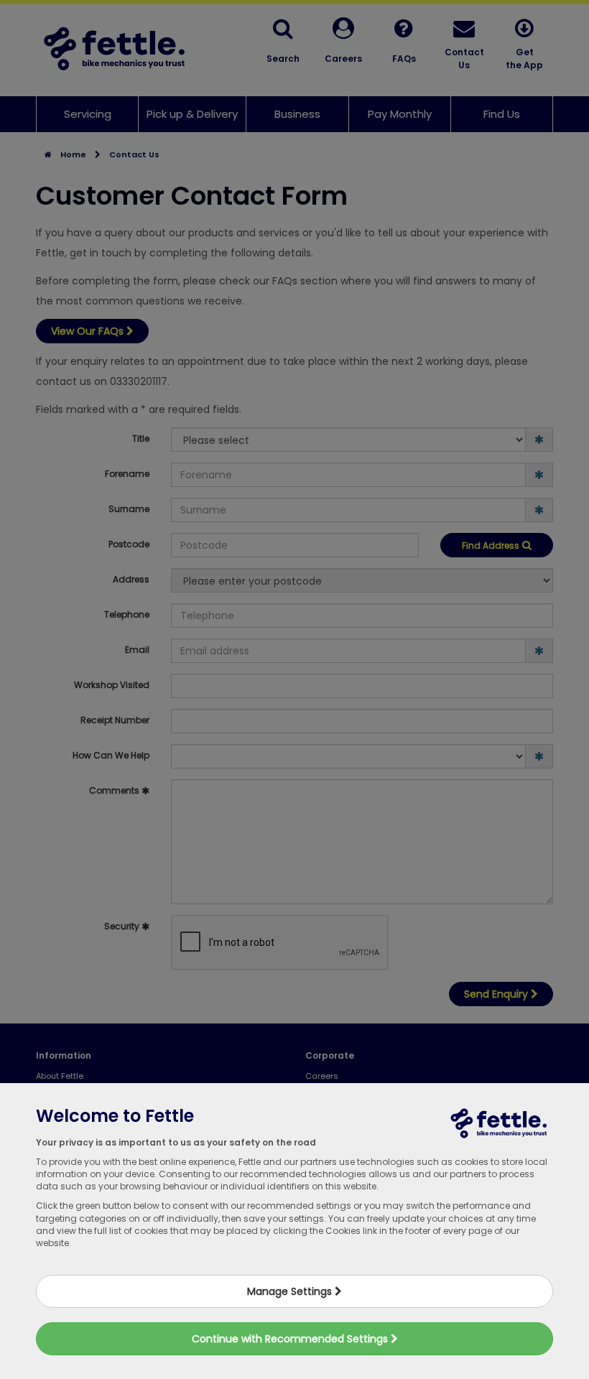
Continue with (291, 1339)
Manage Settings (291, 1291)
